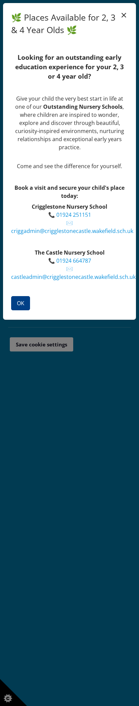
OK (20, 303)
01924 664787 (73, 260)
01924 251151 (73, 214)
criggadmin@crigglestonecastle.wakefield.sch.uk (72, 231)
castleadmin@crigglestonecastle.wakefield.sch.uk (73, 277)
